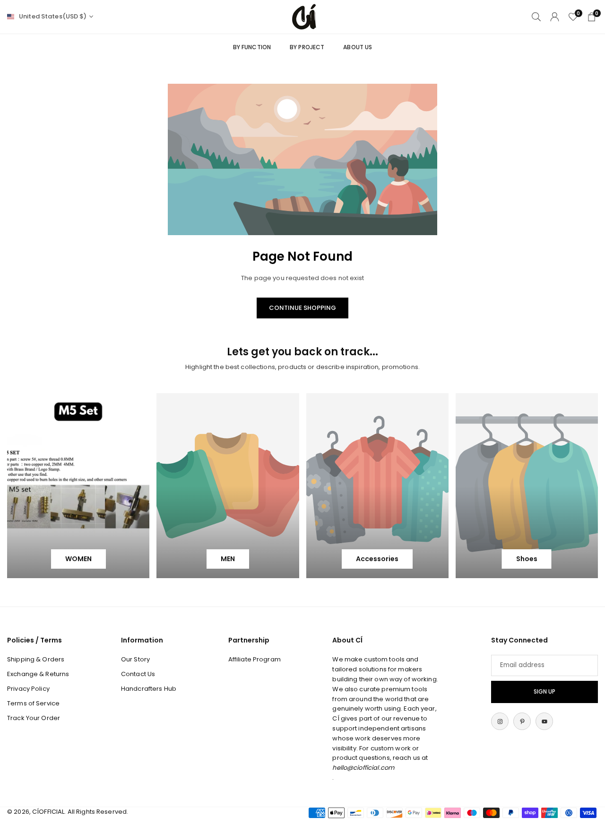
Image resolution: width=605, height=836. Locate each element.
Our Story (135, 659)
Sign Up (544, 691)
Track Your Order (33, 717)
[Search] (536, 16)
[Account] (554, 16)
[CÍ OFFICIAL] (304, 16)
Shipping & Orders (35, 659)
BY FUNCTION (252, 47)
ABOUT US (357, 47)
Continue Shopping (302, 307)
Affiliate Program (254, 659)
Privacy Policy (28, 688)
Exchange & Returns (38, 673)
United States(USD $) (53, 16)
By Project (307, 47)
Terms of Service (33, 703)
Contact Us (138, 673)
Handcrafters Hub (148, 688)
